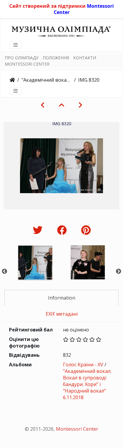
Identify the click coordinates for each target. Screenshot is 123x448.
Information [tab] (61, 297)
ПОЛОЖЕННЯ (56, 58)
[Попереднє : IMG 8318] (42, 105)
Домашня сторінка (12, 79)
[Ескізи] (61, 105)
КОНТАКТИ (84, 58)
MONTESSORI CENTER (27, 64)
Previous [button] (4, 272)
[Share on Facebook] (63, 230)
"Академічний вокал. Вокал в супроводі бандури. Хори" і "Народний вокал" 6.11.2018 (46, 80)
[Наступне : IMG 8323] (80, 105)
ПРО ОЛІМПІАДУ (22, 58)
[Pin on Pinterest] (85, 230)
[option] (35, 270)
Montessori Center (77, 429)
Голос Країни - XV (83, 364)
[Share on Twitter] (39, 230)
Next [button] (119, 272)
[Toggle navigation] (15, 45)
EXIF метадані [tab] (62, 314)
